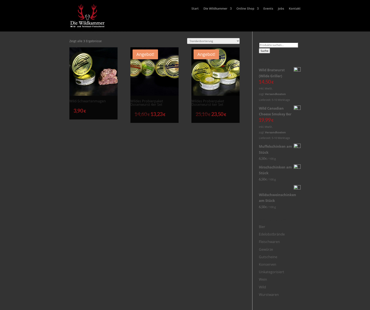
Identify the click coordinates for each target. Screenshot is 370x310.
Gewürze (266, 249)
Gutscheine (268, 257)
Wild (262, 287)
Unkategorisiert (271, 272)
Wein (263, 279)
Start (195, 8)
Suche (264, 51)
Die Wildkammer (215, 8)
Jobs (281, 8)
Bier (262, 226)
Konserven (267, 264)
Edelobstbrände (272, 234)
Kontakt (295, 8)
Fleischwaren (269, 241)
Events (268, 8)
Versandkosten (275, 94)
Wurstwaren (269, 294)
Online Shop (245, 8)
